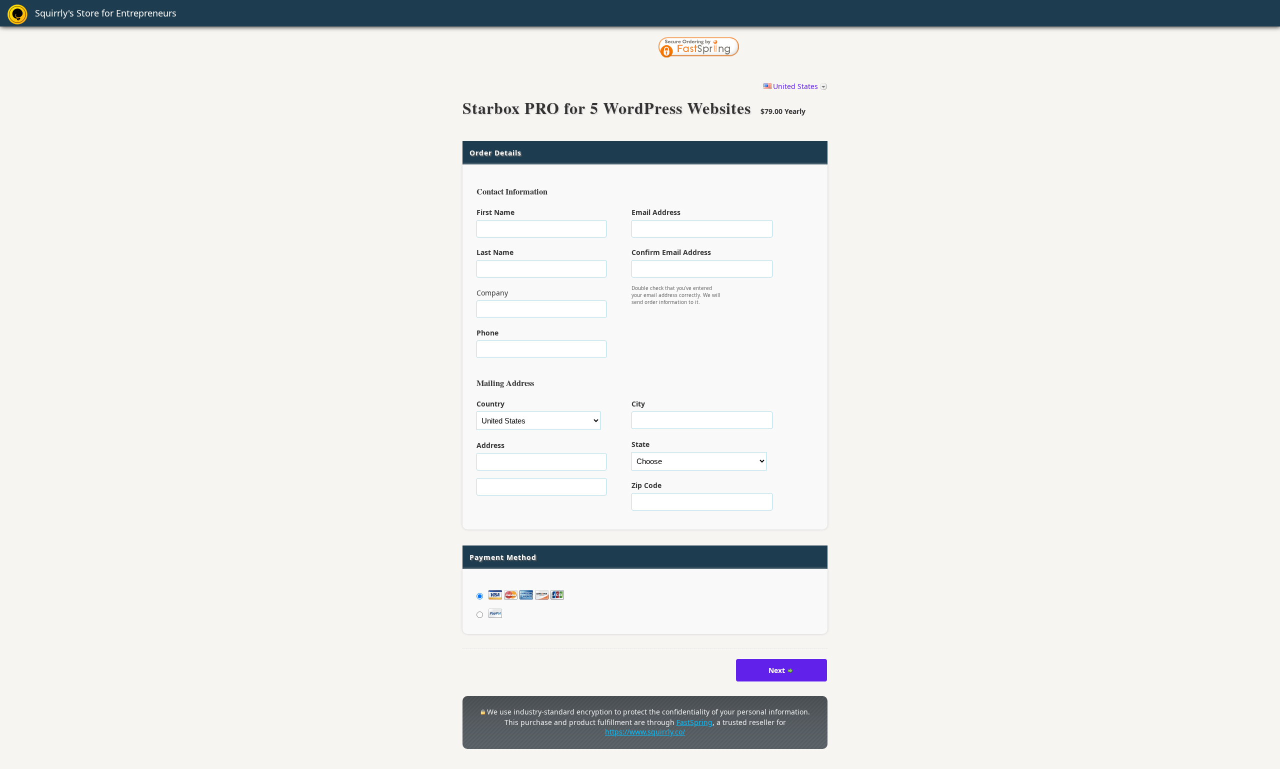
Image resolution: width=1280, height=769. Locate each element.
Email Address (656, 212)
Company (492, 293)
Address (490, 445)
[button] (788, 48)
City (638, 403)
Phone (487, 333)
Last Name (495, 252)
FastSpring (694, 722)
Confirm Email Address (671, 252)
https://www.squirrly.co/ (645, 731)
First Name (495, 212)
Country (490, 403)
